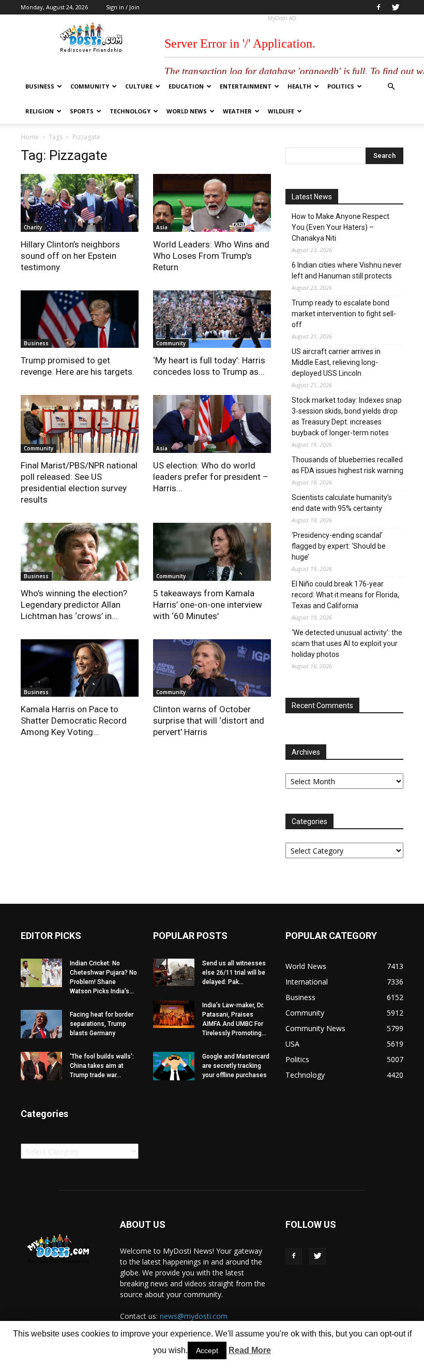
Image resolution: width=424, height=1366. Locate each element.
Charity (33, 227)
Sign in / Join (123, 7)
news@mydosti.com (194, 1316)
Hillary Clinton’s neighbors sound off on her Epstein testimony (70, 255)
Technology (130, 111)
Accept (207, 1350)
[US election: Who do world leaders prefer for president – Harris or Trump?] (212, 424)
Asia (162, 227)
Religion (39, 111)
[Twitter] (395, 7)
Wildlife (281, 111)
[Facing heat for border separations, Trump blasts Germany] (41, 1024)
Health (299, 86)
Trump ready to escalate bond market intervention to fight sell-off (344, 314)
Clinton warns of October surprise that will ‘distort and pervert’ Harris (208, 720)
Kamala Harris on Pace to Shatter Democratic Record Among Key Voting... (74, 720)
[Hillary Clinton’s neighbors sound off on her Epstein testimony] (80, 203)
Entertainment (245, 86)
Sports (82, 111)
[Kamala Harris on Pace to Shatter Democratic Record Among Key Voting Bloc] (80, 668)
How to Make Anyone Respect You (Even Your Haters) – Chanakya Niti (340, 227)
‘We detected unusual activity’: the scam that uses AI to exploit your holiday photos (347, 643)
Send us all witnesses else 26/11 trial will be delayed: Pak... (234, 973)
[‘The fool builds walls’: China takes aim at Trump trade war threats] (41, 1066)
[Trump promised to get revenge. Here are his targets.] (80, 319)
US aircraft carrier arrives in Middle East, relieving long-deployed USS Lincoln (336, 362)
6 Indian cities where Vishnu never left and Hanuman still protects (347, 270)
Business (39, 86)
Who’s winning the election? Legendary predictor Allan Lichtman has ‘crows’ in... (74, 604)
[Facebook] (378, 7)
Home (30, 137)
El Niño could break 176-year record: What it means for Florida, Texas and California (345, 595)
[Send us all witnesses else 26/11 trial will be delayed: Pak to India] (173, 972)
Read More (250, 1350)
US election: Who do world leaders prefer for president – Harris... (210, 476)
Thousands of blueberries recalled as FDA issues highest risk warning (347, 465)
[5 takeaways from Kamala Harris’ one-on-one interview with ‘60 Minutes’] (212, 552)
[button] (390, 87)
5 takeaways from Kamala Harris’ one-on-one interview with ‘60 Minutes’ (207, 604)
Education (186, 86)
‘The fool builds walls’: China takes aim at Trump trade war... (102, 1066)
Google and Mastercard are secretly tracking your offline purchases (235, 1066)
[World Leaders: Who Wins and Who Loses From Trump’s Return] (212, 203)
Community (89, 86)
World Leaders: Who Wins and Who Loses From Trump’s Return (211, 255)
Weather (237, 111)
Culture (139, 86)
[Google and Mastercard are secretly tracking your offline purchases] (173, 1066)
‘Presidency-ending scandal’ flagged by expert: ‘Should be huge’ (339, 546)
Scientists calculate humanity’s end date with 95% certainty (342, 502)
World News (186, 111)
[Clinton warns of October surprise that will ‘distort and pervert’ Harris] (212, 668)
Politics (340, 86)
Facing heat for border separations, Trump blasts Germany (101, 1024)
